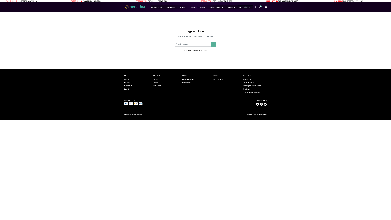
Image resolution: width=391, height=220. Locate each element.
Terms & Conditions (137, 114)
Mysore (126, 79)
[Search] (240, 7)
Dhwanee (229, 7)
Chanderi (156, 82)
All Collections (156, 7)
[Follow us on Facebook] (257, 104)
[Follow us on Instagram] (261, 104)
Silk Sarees (170, 7)
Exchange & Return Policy (252, 86)
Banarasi (127, 82)
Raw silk (127, 89)
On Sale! (182, 7)
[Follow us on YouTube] (265, 104)
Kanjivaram (128, 86)
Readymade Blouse (188, 79)
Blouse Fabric (186, 82)
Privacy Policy (127, 114)
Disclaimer (246, 89)
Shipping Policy (248, 82)
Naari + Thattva (218, 79)
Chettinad (156, 79)
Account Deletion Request (251, 92)
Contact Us (247, 79)
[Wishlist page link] (266, 7)
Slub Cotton (157, 86)
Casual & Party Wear (197, 7)
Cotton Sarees (215, 7)
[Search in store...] (213, 44)
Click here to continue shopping (195, 50)
